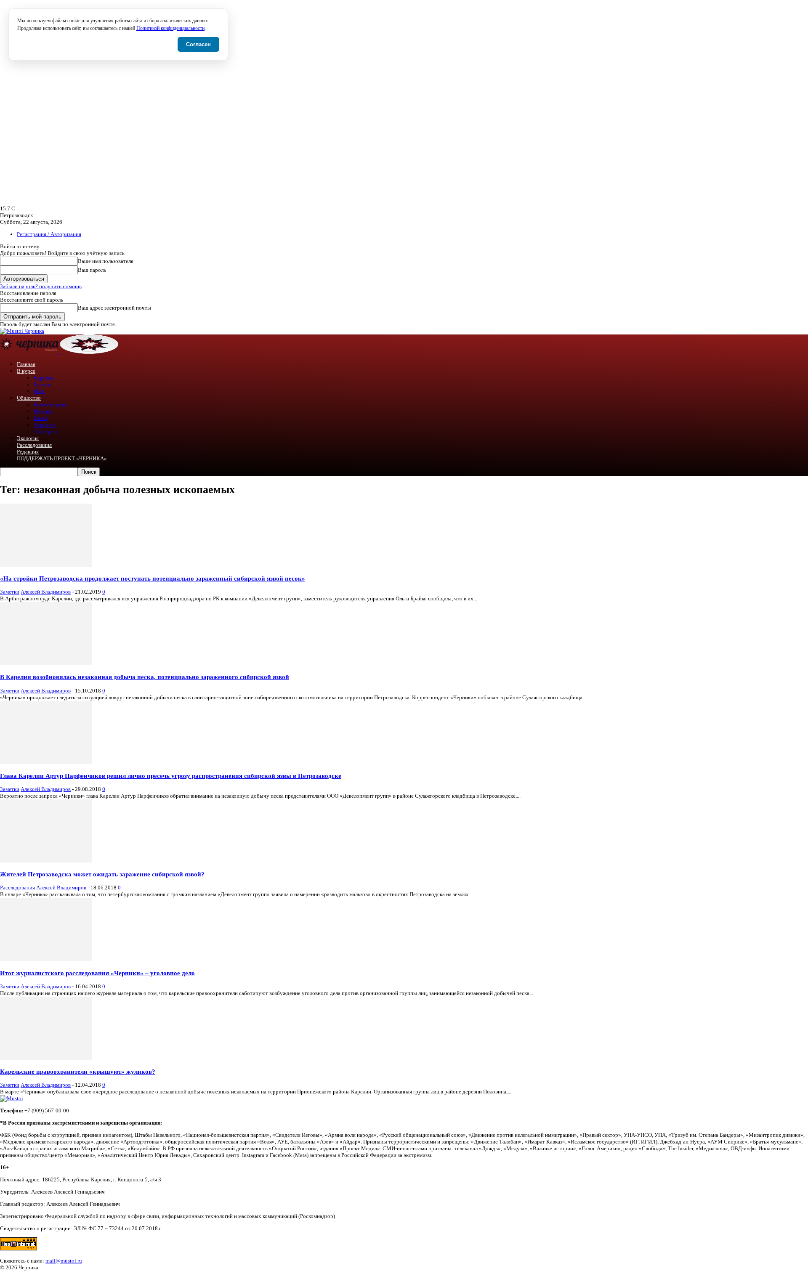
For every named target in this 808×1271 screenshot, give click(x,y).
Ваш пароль (92, 270)
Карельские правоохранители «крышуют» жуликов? (77, 1071)
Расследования (34, 445)
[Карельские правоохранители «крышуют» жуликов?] (46, 1058)
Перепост (45, 425)
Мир (39, 391)
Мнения (43, 411)
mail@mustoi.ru (63, 1261)
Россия (42, 384)
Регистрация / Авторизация (49, 234)
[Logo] (30, 352)
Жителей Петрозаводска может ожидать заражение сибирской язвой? (102, 874)
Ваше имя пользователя (105, 261)
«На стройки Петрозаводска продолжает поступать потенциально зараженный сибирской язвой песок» (152, 578)
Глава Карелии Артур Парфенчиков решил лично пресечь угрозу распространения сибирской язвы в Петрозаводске (170, 775)
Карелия (43, 377)
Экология (28, 438)
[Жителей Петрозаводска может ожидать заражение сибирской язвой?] (46, 860)
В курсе (26, 371)
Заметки (9, 592)
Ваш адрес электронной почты (114, 308)
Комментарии (50, 404)
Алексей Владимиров (46, 592)
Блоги (40, 418)
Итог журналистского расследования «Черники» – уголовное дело (97, 972)
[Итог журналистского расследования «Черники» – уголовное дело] (46, 959)
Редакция (28, 451)
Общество (29, 398)
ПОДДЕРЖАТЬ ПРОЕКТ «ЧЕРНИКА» (62, 458)
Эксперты (45, 431)
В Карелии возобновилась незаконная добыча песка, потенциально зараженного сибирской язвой (144, 676)
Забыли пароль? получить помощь (41, 286)
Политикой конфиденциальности (170, 28)
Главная (26, 364)
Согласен (198, 44)
